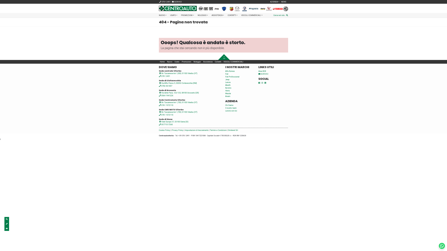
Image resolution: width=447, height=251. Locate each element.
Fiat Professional (232, 77)
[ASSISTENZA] (6, 224)
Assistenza (208, 62)
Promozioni (186, 62)
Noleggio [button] (202, 15)
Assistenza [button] (217, 15)
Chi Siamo (229, 105)
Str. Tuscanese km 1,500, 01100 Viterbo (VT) (179, 73)
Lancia (227, 82)
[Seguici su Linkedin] (265, 83)
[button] (280, 15)
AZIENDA (274, 2)
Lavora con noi (231, 111)
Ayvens (228, 88)
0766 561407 (166, 86)
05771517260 (167, 124)
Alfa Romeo (230, 71)
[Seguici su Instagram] (262, 83)
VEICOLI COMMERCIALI (233, 62)
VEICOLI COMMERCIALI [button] (251, 15)
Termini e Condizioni (218, 130)
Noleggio (197, 62)
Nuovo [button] (162, 15)
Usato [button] (173, 15)
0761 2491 (165, 76)
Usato (177, 62)
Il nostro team (231, 108)
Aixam (227, 96)
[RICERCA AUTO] (6, 219)
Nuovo (169, 62)
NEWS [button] (283, 2)
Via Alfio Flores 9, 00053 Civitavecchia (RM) (179, 83)
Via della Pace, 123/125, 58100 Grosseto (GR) (180, 93)
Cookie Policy (164, 130)
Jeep (227, 79)
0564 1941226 (167, 95)
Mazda (228, 93)
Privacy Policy (177, 130)
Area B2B (262, 71)
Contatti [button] (232, 15)
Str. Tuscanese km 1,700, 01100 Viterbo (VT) (179, 102)
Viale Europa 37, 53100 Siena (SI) (174, 122)
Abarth (227, 85)
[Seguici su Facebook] (259, 83)
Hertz (227, 91)
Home (162, 62)
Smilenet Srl (233, 130)
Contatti (218, 62)
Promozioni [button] (187, 15)
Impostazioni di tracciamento (196, 130)
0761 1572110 (167, 105)
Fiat (226, 74)
